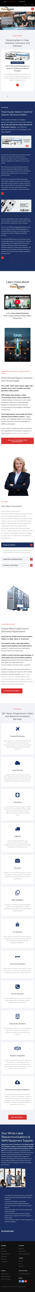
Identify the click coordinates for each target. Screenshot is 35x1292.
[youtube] (25, 1281)
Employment (5, 1274)
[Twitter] (28, 4)
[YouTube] (32, 4)
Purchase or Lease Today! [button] (10, 565)
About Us (21, 1248)
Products (4, 1251)
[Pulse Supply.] (7, 9)
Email (20, 1264)
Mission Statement (24, 1254)
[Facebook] (25, 4)
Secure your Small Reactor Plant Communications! (17, 440)
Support (21, 1266)
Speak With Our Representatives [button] (12, 559)
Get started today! (7, 1231)
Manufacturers (5, 1254)
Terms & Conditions (24, 1274)
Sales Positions (5, 1276)
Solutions (4, 1256)
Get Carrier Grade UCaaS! (11, 691)
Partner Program (6, 1279)
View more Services (17, 1117)
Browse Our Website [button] (9, 545)
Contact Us (4, 1261)
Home (3, 1248)
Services (3, 1259)
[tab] (17, 544)
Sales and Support (10, 1)
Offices (21, 1261)
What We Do (22, 1251)
